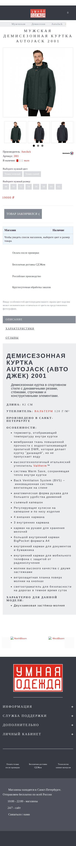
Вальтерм (43, 411)
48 (6, 186)
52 (21, 186)
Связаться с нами (19, 814)
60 (51, 186)
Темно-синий (32, 174)
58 (43, 186)
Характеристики (20, 328)
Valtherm (40, 465)
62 (59, 186)
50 (13, 186)
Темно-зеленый (12, 174)
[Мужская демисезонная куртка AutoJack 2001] (38, 82)
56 (36, 186)
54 (28, 186)
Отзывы (12, 337)
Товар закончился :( (23, 213)
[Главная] (4, 24)
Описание (14, 319)
